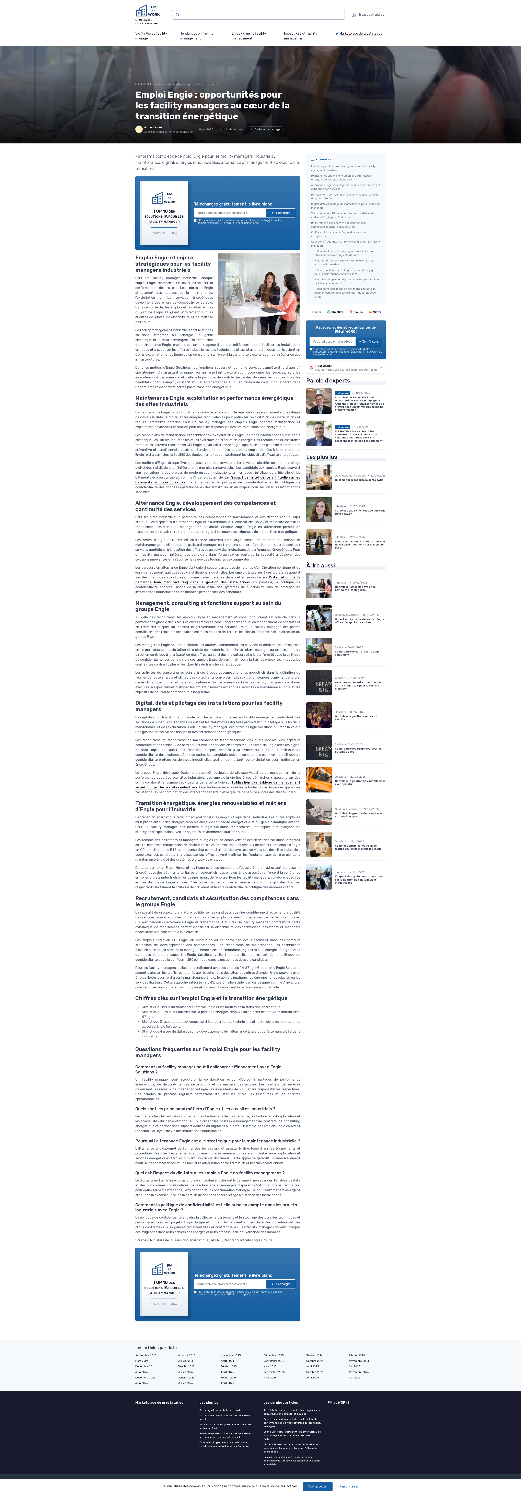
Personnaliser (348, 1486)
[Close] (334, 716)
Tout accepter (318, 1486)
